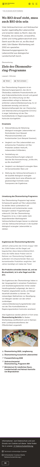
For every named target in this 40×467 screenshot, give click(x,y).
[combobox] (29, 3)
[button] (7, 81)
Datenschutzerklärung (24, 446)
